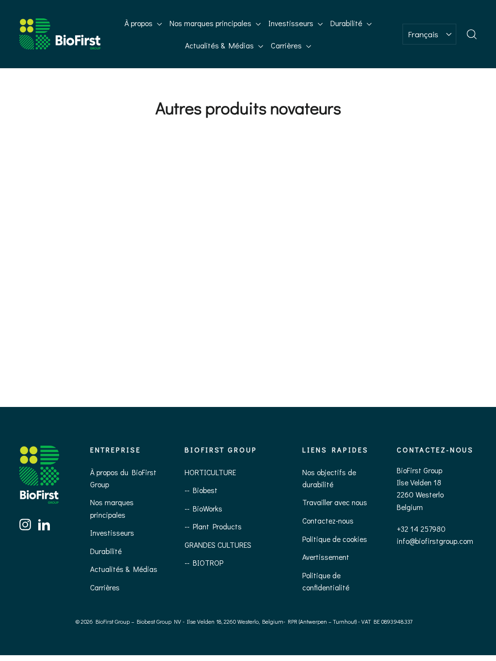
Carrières (287, 45)
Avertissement (325, 557)
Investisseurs (291, 23)
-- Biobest (201, 490)
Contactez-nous (328, 520)
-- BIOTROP (204, 562)
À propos (139, 23)
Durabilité (347, 23)
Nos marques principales (211, 23)
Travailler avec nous (334, 502)
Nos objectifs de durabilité (329, 478)
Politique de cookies (334, 539)
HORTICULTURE (210, 472)
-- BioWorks (203, 508)
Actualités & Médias (220, 45)
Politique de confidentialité (325, 581)
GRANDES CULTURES (218, 545)
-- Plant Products (213, 526)
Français (423, 34)
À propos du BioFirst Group (123, 478)
